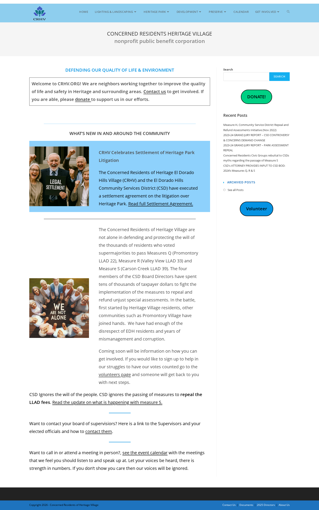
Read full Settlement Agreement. (160, 204)
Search (228, 69)
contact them (98, 431)
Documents (246, 505)
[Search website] (288, 12)
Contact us (154, 91)
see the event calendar (145, 453)
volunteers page (115, 374)
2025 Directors (266, 505)
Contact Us (229, 505)
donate (83, 99)
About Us (284, 505)
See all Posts (235, 190)
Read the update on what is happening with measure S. (107, 402)
